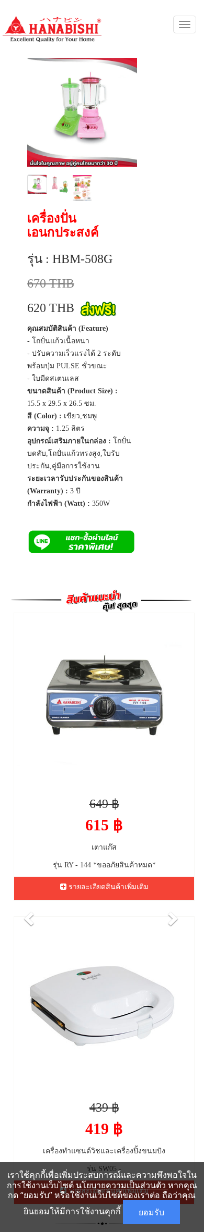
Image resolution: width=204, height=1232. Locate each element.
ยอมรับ (151, 1212)
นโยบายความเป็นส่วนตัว (122, 1185)
